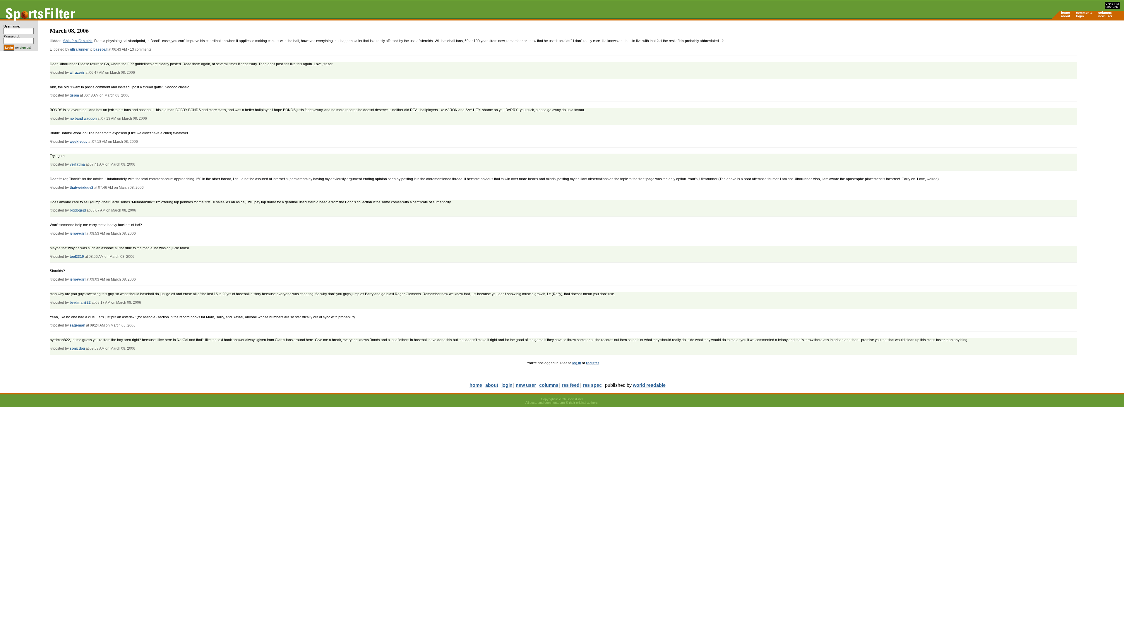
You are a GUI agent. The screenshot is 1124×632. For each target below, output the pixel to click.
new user (1105, 16)
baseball (100, 49)
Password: (12, 36)
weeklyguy (79, 142)
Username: (12, 26)
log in (576, 363)
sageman (77, 325)
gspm (74, 95)
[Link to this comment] (51, 73)
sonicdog (77, 348)
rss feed (571, 385)
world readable (649, 385)
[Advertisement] (1074, 66)
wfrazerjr (77, 73)
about (1065, 16)
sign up (25, 47)
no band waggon (83, 118)
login (1080, 16)
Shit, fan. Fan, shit (77, 41)
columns (1105, 12)
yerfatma (77, 164)
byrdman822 (80, 302)
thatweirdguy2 (81, 188)
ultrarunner (79, 49)
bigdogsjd (78, 210)
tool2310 (77, 257)
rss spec (592, 385)
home (1065, 12)
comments (1084, 12)
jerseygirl (77, 233)
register (592, 363)
